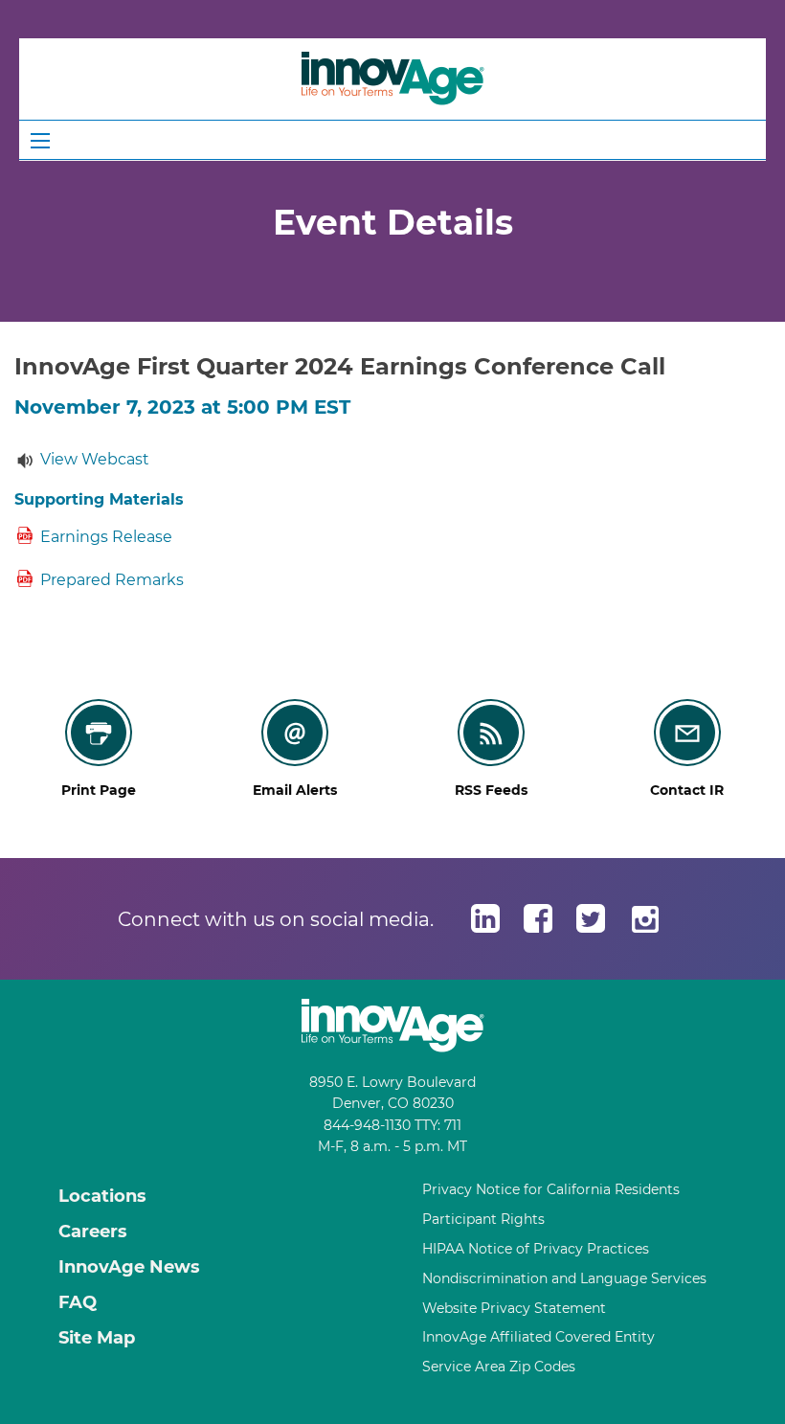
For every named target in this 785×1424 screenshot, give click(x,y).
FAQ (77, 1302)
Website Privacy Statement (514, 1308)
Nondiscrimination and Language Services (564, 1278)
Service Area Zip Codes (498, 1366)
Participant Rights (483, 1219)
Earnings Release (106, 537)
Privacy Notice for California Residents (551, 1189)
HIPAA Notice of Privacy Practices (535, 1248)
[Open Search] (40, 140)
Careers (92, 1231)
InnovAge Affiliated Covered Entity (538, 1337)
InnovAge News (129, 1267)
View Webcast (94, 459)
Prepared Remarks (112, 580)
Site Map (96, 1337)
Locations (102, 1196)
